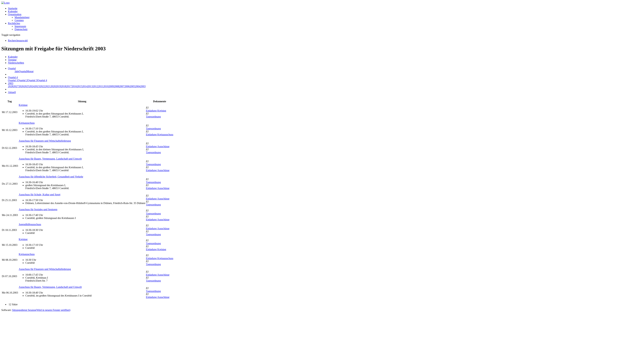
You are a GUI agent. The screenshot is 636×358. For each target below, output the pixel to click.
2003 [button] (10, 83)
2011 (100, 86)
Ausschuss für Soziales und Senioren (38, 209)
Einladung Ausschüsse (157, 146)
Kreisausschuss (27, 122)
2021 (47, 86)
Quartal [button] (12, 68)
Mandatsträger (22, 17)
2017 (69, 86)
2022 (42, 86)
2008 (116, 86)
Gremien (19, 20)
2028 (10, 86)
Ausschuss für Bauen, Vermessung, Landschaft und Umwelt (50, 158)
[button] (14, 14)
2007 (121, 86)
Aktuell (12, 92)
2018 (63, 86)
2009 (111, 86)
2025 (26, 86)
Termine (12, 59)
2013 (90, 86)
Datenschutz (21, 29)
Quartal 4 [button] (13, 77)
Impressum (20, 26)
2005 (132, 86)
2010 (105, 86)
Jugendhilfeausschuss (30, 224)
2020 (53, 86)
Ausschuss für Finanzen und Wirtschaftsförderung (45, 140)
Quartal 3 (32, 80)
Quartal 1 (13, 80)
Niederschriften (16, 62)
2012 (95, 86)
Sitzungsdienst (41, 310)
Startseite (12, 8)
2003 (143, 86)
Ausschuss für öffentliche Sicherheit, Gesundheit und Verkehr (51, 176)
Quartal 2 (22, 80)
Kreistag (23, 105)
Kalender (13, 11)
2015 (79, 86)
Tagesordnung (153, 116)
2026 (21, 86)
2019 (58, 86)
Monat (30, 71)
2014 (84, 86)
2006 (127, 86)
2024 (31, 86)
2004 (137, 86)
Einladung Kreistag (156, 110)
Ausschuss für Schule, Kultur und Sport (39, 194)
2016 (74, 86)
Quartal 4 (42, 80)
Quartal (23, 71)
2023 (37, 86)
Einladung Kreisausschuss (159, 134)
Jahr (17, 71)
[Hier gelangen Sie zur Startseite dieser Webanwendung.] (5, 2)
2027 (16, 86)
